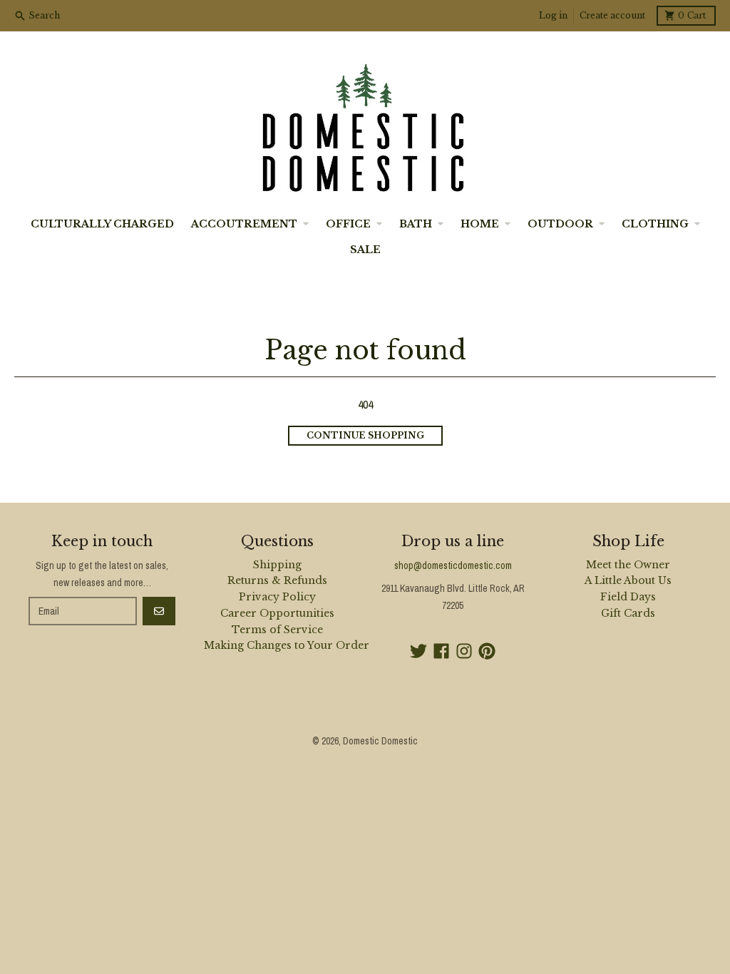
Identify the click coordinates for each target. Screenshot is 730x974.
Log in (553, 15)
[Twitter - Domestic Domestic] (418, 651)
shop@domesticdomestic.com (453, 565)
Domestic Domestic (380, 740)
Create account (612, 15)
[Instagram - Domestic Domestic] (464, 651)
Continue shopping (365, 435)
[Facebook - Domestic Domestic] (441, 651)
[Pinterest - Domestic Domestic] (486, 651)
